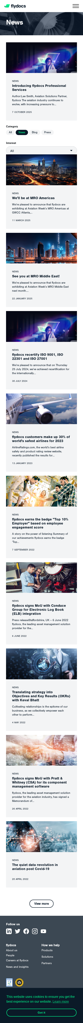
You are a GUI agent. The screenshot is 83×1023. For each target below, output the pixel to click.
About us (11, 950)
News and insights (17, 967)
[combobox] (41, 150)
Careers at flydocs (17, 960)
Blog (34, 132)
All (10, 132)
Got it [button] (41, 1012)
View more (41, 903)
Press (47, 132)
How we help (51, 945)
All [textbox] (12, 151)
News (22, 132)
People (10, 955)
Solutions (47, 956)
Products (47, 950)
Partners (47, 963)
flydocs (11, 945)
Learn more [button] (61, 1001)
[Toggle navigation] (76, 7)
